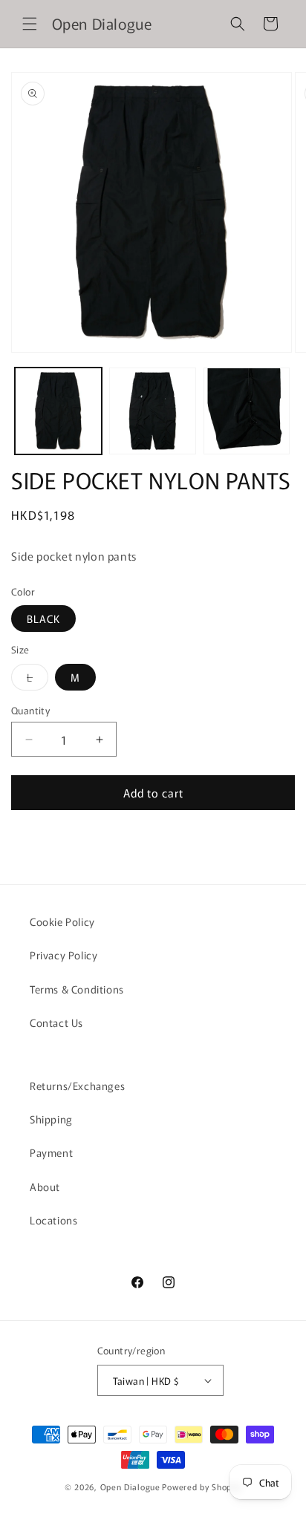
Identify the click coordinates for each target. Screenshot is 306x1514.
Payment (51, 1152)
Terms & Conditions (77, 989)
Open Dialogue (130, 1486)
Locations (53, 1220)
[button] (29, 23)
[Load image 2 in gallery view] (152, 411)
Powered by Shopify (201, 1486)
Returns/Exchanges (77, 1085)
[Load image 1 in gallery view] (58, 411)
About (45, 1186)
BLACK (43, 618)
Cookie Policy (62, 921)
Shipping (51, 1119)
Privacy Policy (63, 954)
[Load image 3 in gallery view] (247, 411)
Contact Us (56, 1022)
